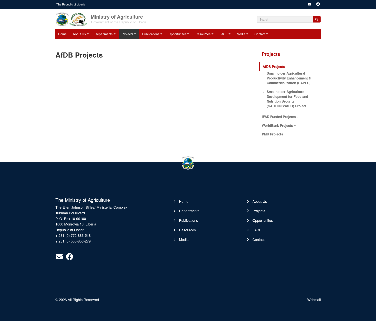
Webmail (314, 299)
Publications (150, 34)
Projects (127, 34)
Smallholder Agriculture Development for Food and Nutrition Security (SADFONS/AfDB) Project (287, 98)
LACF (224, 34)
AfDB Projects (274, 66)
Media (241, 34)
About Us (79, 34)
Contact (259, 34)
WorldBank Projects (278, 125)
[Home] (73, 19)
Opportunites (177, 34)
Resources (203, 34)
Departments (104, 34)
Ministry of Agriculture (117, 16)
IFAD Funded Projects (279, 116)
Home (62, 34)
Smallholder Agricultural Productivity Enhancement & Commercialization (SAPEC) (289, 78)
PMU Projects (272, 134)
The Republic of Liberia (70, 4)
